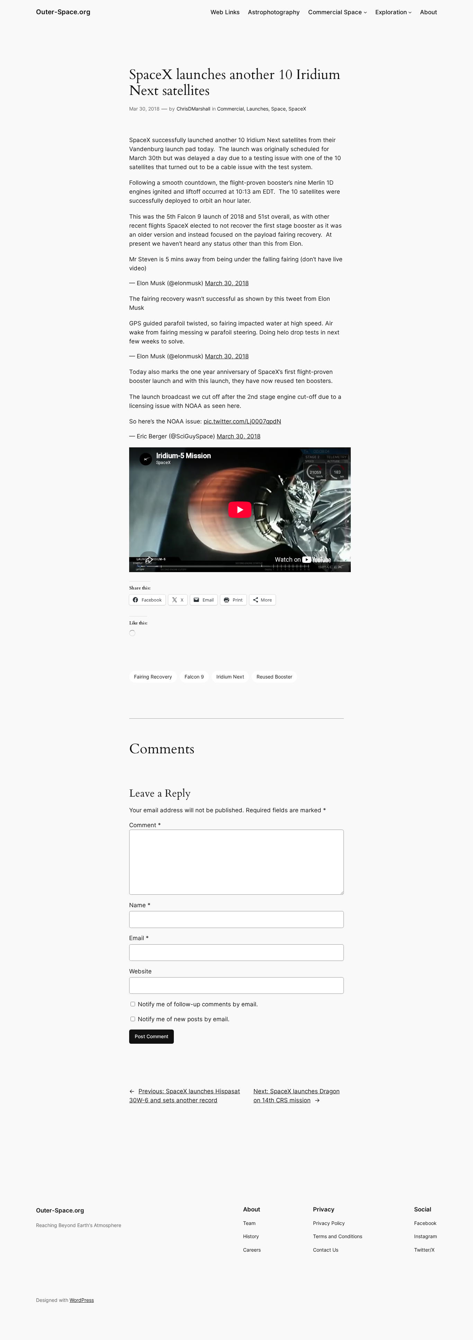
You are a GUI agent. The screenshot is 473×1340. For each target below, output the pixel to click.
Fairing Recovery (153, 677)
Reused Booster (274, 677)
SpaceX (297, 109)
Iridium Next (230, 677)
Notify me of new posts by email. (184, 1019)
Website (140, 971)
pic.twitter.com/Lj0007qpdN (242, 421)
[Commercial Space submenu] (365, 12)
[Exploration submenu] (410, 12)
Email (139, 938)
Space (278, 109)
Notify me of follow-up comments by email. (198, 1004)
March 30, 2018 (227, 283)
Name (140, 905)
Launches (257, 109)
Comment (145, 825)
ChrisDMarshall (193, 109)
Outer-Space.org (63, 12)
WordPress (82, 1300)
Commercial (230, 109)
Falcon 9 (194, 677)
